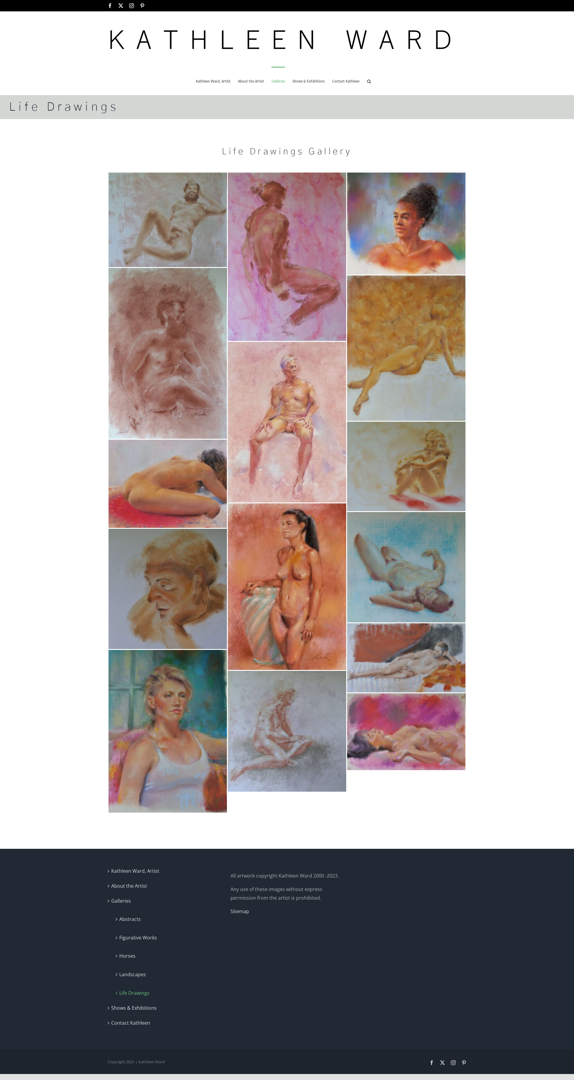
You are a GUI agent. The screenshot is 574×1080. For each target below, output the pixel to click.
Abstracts (130, 919)
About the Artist (129, 886)
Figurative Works (138, 937)
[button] (369, 81)
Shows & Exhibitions (134, 1008)
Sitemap (239, 911)
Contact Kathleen (130, 1023)
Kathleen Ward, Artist (135, 871)
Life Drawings (134, 993)
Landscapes (132, 974)
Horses (127, 956)
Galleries (121, 901)
